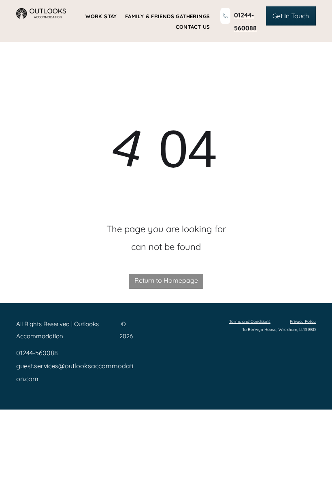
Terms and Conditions (249, 321)
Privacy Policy (303, 321)
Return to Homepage (166, 280)
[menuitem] (97, 16)
